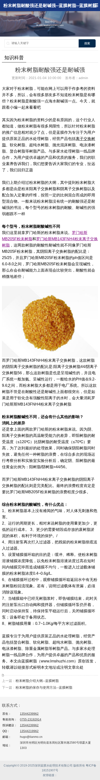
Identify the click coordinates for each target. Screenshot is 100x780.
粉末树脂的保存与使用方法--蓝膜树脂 (44, 687)
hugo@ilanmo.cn (31, 737)
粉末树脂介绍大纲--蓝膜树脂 (37, 681)
